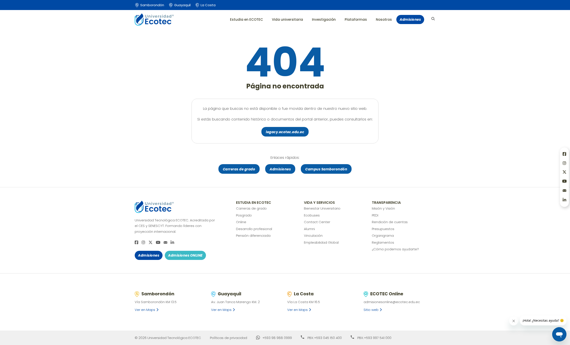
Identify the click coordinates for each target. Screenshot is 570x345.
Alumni (309, 229)
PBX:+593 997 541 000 (374, 337)
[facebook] (136, 242)
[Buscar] (433, 18)
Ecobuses (312, 215)
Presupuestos (383, 229)
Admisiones (410, 19)
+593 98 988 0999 (277, 337)
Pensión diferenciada (253, 235)
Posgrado (244, 215)
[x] (151, 242)
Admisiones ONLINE (185, 255)
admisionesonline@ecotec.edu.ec (392, 302)
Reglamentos (383, 242)
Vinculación (313, 235)
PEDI (375, 215)
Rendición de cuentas (390, 222)
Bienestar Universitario (322, 208)
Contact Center (317, 222)
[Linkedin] (172, 242)
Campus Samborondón (326, 169)
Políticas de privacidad (228, 337)
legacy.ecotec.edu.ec (285, 132)
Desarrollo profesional (254, 229)
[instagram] (143, 242)
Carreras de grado (239, 169)
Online (241, 222)
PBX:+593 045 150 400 (324, 337)
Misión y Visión (383, 208)
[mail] (165, 242)
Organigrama (383, 235)
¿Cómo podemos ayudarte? (395, 249)
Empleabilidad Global (321, 242)
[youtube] (158, 242)
